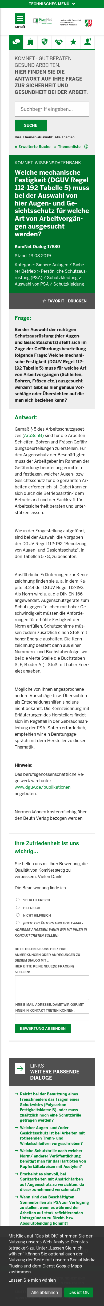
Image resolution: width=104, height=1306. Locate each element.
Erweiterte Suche (34, 146)
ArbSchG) (34, 435)
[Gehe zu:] (16, 42)
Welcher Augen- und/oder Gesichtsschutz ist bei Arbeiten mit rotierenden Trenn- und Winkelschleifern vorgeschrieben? (52, 1135)
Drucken (77, 301)
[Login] (87, 42)
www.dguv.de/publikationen (42, 787)
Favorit (55, 301)
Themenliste (69, 146)
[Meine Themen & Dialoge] (73, 42)
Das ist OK (79, 1292)
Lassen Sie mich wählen (32, 1280)
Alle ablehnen (44, 1292)
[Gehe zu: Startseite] (42, 21)
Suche (30, 125)
